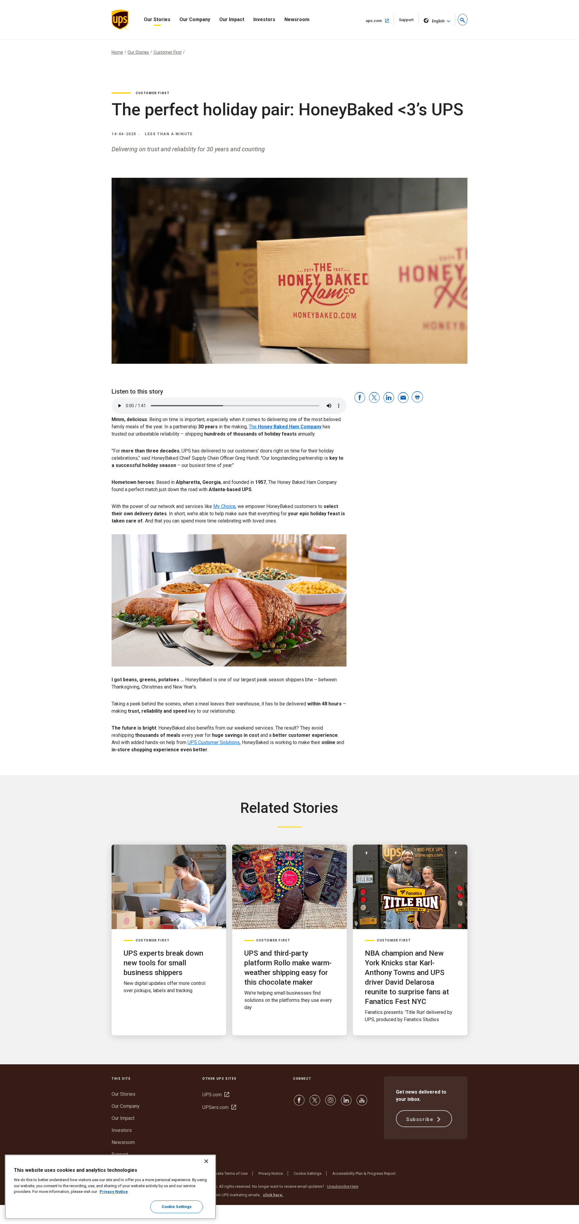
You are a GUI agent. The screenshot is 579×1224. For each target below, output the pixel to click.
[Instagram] (330, 1103)
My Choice (224, 506)
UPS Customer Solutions (214, 742)
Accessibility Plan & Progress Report (364, 1173)
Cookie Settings (307, 1173)
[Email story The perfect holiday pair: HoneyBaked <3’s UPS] (403, 398)
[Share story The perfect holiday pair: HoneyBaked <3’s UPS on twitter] (374, 398)
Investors (264, 19)
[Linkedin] (346, 1103)
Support (409, 21)
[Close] (206, 1161)
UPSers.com (219, 1107)
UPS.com (215, 1095)
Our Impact (231, 19)
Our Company (194, 19)
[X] (315, 1103)
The (285, 427)
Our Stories (157, 19)
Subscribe (420, 1119)
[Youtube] (362, 1103)
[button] (462, 19)
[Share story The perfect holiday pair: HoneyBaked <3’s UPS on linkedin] (389, 398)
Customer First (167, 52)
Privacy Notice (270, 1173)
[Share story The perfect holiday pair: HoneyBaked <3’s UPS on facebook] (360, 398)
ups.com (380, 20)
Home (117, 52)
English (438, 21)
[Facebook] (299, 1103)
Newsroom (296, 19)
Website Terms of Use (228, 1173)
